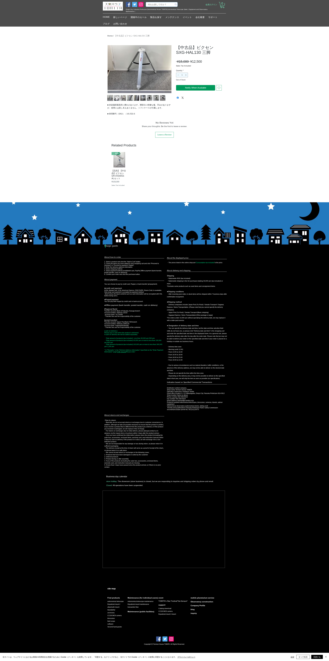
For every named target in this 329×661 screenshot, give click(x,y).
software (110, 624)
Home (110, 36)
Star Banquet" (183, 601)
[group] (164, 173)
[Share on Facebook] (177, 97)
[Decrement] (178, 75)
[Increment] (186, 75)
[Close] (325, 657)
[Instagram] (140, 4)
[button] (222, 5)
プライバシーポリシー (186, 657)
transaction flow (133, 607)
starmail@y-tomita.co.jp (185, 400)
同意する (317, 657)
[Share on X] (182, 97)
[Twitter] (134, 4)
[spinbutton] (182, 75)
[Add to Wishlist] (219, 88)
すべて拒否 (303, 657)
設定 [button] (292, 657)
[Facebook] (128, 4)
